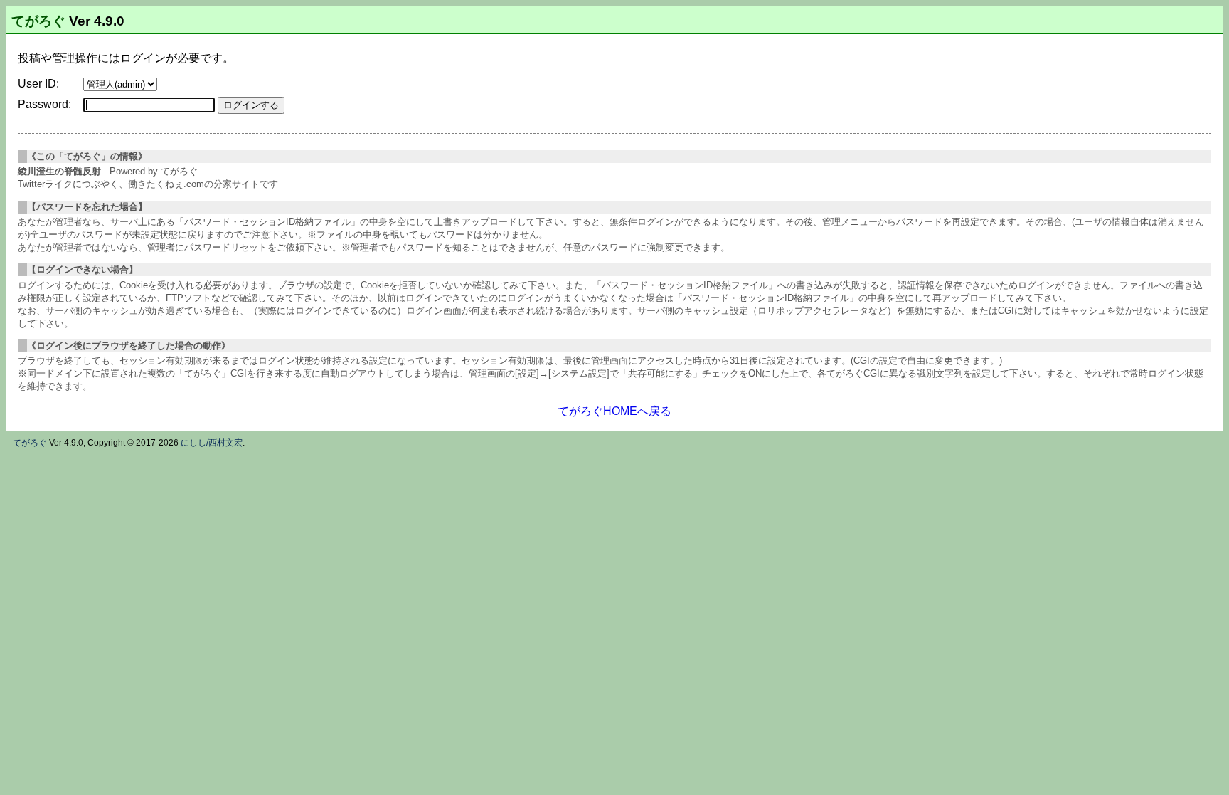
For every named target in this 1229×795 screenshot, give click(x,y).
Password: (44, 104)
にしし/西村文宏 (212, 443)
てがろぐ (38, 21)
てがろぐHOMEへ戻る (614, 411)
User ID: (38, 84)
